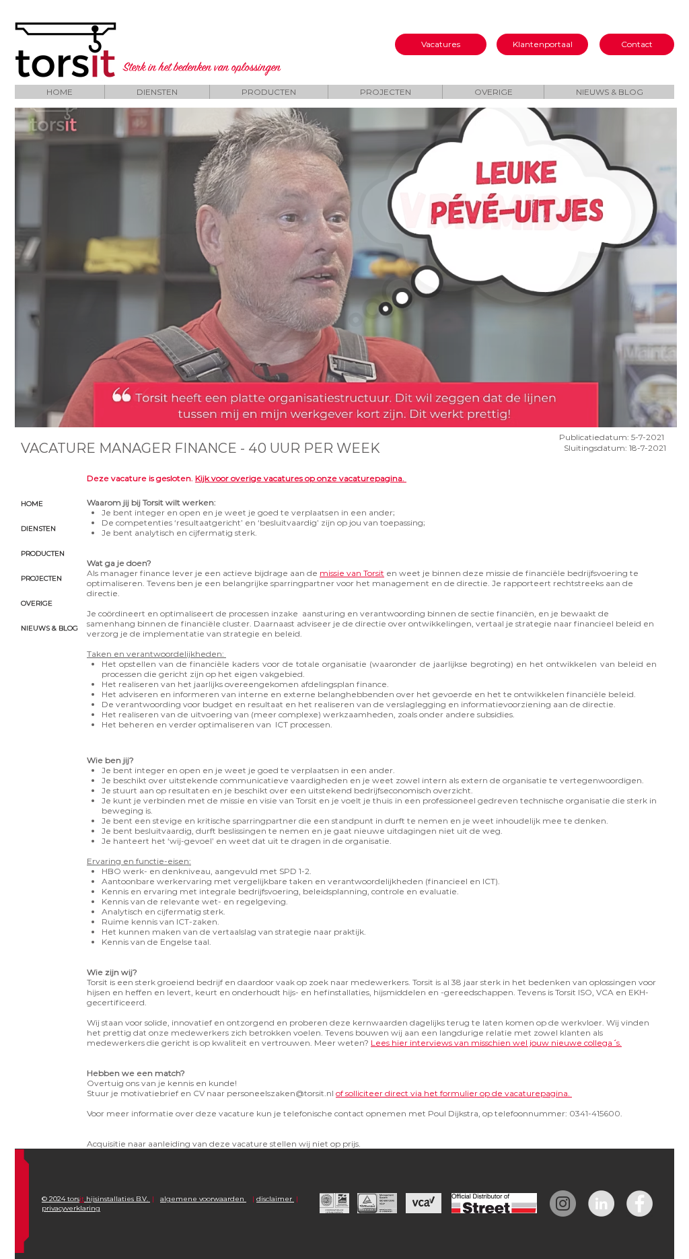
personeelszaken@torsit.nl (280, 1093)
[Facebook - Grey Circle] (639, 1203)
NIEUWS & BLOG (49, 628)
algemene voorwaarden (203, 1198)
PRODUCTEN (43, 553)
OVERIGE (36, 603)
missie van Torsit (352, 573)
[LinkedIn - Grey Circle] (601, 1203)
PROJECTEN (41, 578)
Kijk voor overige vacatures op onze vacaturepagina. (300, 478)
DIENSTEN (38, 528)
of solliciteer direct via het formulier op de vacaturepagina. (454, 1093)
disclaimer (275, 1198)
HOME (32, 503)
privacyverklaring (71, 1208)
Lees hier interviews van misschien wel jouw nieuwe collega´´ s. (496, 1043)
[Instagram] (563, 1203)
